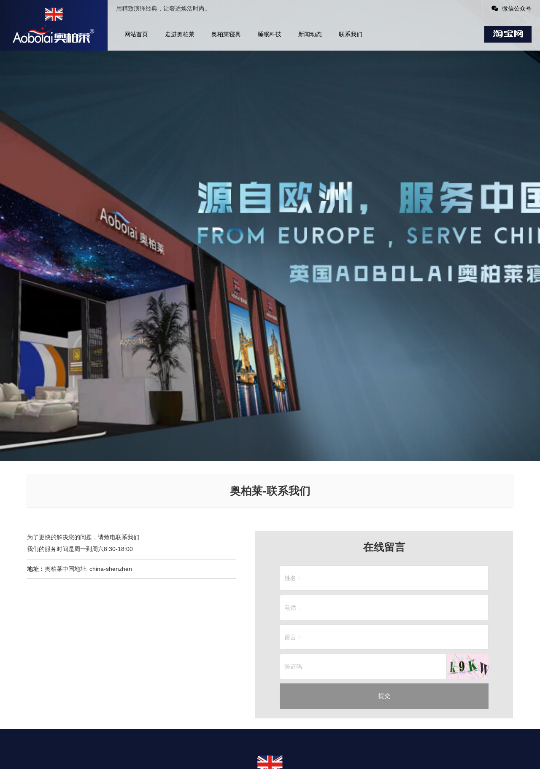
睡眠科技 (269, 34)
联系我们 (350, 34)
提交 (384, 695)
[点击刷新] (468, 666)
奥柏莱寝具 (226, 34)
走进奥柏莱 (179, 34)
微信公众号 (516, 8)
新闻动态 (310, 34)
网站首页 (136, 34)
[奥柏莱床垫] (54, 25)
